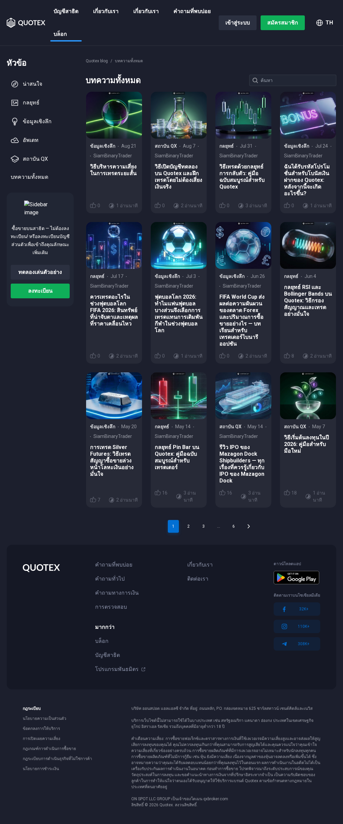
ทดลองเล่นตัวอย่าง (40, 272)
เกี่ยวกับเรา (106, 11)
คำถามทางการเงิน (117, 593)
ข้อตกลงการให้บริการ (41, 728)
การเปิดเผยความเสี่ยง (41, 738)
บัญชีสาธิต (66, 11)
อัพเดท (31, 140)
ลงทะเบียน (40, 291)
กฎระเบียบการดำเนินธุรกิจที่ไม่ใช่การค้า (57, 758)
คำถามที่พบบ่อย (192, 11)
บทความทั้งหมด (29, 177)
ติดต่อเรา (197, 579)
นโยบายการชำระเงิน (41, 768)
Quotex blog (97, 61)
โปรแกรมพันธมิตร (117, 669)
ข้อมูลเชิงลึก (37, 121)
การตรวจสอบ (111, 607)
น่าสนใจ (32, 84)
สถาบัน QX (35, 159)
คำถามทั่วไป (110, 579)
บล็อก (60, 34)
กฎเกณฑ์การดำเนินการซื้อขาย (49, 748)
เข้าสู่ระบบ (237, 22)
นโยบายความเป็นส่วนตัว (44, 718)
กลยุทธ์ (31, 102)
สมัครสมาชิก (282, 22)
